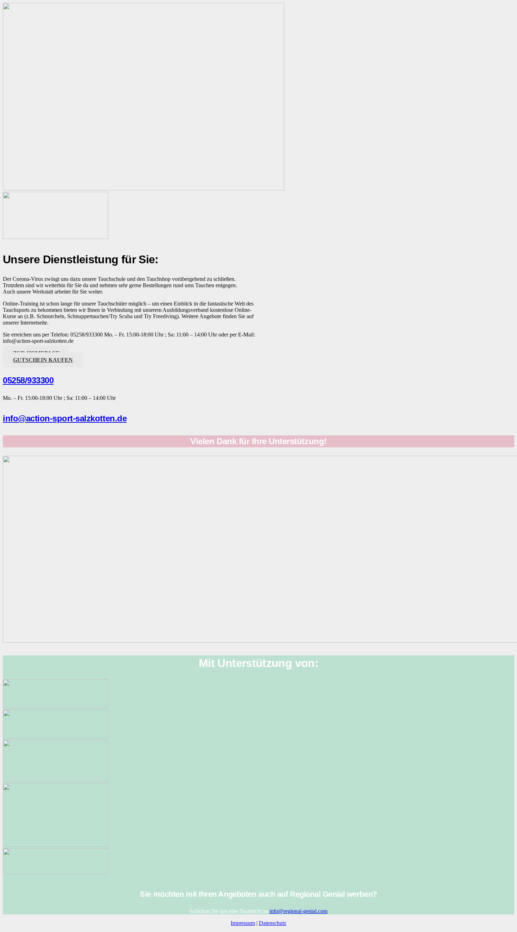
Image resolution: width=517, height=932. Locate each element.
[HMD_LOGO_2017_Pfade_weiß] (55, 780)
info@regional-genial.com (298, 911)
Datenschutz (272, 923)
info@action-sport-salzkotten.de (65, 418)
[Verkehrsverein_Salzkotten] (55, 736)
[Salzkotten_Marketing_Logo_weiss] (55, 706)
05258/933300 (28, 380)
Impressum (243, 923)
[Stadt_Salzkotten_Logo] (55, 845)
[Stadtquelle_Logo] (55, 872)
